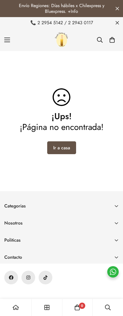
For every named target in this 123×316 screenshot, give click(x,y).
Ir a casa (61, 147)
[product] (15, 307)
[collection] (47, 307)
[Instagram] (28, 277)
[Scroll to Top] (112, 285)
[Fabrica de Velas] (61, 39)
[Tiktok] (45, 277)
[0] (112, 39)
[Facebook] (11, 277)
